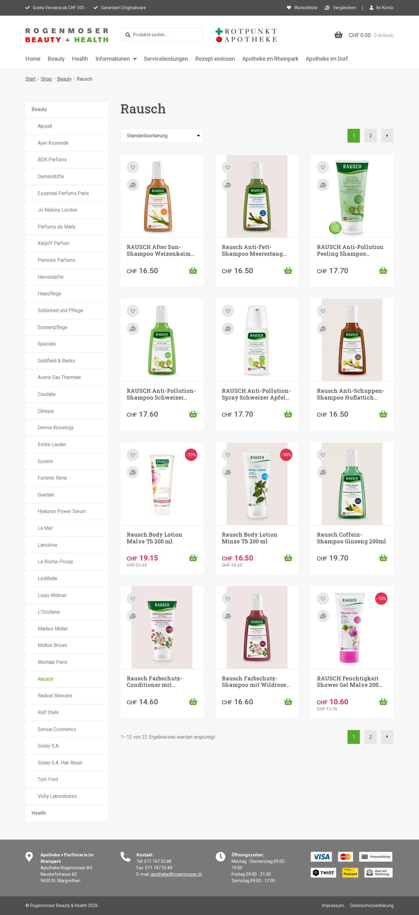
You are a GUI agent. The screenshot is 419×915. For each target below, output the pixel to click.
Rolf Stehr (48, 712)
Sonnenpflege (52, 327)
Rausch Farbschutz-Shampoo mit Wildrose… (256, 682)
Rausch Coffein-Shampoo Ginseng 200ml (351, 538)
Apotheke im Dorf (327, 59)
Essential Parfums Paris (63, 193)
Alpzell (45, 126)
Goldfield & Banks (56, 361)
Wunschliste (305, 7)
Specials (47, 344)
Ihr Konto (385, 7)
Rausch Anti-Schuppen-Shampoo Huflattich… (350, 394)
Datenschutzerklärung (372, 905)
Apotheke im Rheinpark (270, 59)
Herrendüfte (50, 277)
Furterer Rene (52, 478)
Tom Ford (48, 779)
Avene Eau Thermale (59, 377)
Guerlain (46, 495)
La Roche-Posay (55, 562)
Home (32, 59)
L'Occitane (49, 612)
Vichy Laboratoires (57, 796)
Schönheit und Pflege (60, 310)
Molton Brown (52, 645)
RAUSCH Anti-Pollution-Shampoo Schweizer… (161, 394)
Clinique (46, 411)
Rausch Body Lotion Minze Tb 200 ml (250, 538)
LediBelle (47, 578)
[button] (193, 270)
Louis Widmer (52, 595)
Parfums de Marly (56, 227)
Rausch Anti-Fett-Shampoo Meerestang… (254, 250)
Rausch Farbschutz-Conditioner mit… (154, 682)
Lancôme (47, 545)
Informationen (112, 59)
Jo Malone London (57, 210)
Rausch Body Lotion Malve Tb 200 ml (155, 538)
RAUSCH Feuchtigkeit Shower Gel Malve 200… (349, 682)
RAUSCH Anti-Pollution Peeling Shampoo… (350, 250)
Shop (46, 79)
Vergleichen (344, 7)
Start (30, 79)
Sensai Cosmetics (57, 729)
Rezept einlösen (215, 59)
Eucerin (45, 461)
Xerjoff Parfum (53, 243)
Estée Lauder (52, 444)
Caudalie (47, 394)
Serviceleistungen (166, 59)
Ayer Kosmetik (53, 143)
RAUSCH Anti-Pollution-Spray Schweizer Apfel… (256, 394)
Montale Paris (52, 662)
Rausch (45, 679)
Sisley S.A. (49, 746)
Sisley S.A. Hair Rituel (60, 763)
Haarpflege (49, 294)
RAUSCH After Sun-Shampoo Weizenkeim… (160, 250)
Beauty (56, 59)
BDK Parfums (52, 160)
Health (80, 59)
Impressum (333, 905)
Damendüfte (51, 176)
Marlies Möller (53, 629)
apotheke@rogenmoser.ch (176, 874)
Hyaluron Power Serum (62, 511)
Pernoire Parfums (56, 260)
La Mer (45, 528)
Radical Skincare (55, 696)
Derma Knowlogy (56, 428)
